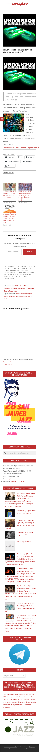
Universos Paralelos (12, 276)
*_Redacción (8, 268)
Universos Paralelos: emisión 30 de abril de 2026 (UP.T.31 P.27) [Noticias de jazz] (25, 196)
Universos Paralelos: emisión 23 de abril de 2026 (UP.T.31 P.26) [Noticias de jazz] (9, 196)
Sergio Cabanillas (24, 274)
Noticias (17, 268)
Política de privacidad (10, 747)
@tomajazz (13, 479)
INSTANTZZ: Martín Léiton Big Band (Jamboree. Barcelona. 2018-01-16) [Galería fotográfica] (19, 288)
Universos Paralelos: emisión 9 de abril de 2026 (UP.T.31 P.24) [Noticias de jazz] (9, 218)
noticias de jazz (10, 274)
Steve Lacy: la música (24, 542)
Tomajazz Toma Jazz (18, 481)
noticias (30, 272)
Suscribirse (29, 252)
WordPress (27, 749)
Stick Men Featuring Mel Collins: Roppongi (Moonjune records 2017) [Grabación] (18, 296)
